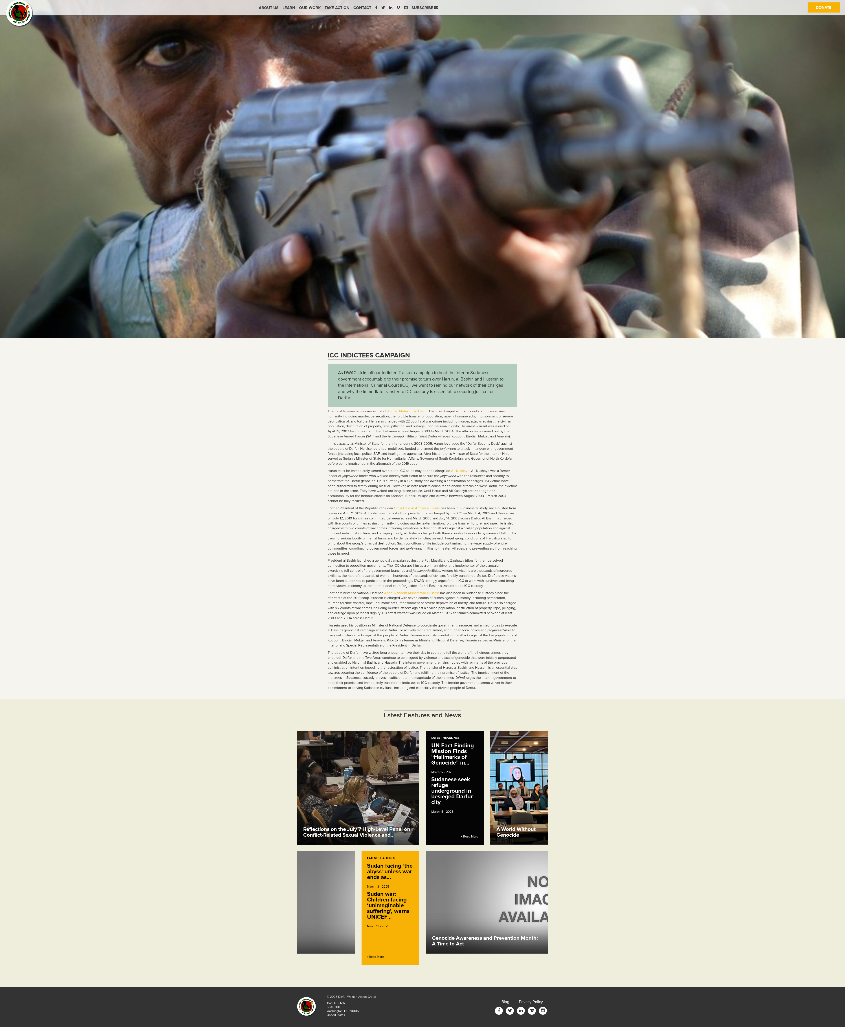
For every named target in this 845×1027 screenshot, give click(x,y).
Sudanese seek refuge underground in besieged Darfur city (452, 791)
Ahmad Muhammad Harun (407, 411)
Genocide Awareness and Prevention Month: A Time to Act (485, 941)
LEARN (289, 7)
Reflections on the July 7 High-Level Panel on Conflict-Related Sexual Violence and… (356, 832)
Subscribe (422, 7)
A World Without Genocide (516, 832)
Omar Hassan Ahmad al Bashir (417, 508)
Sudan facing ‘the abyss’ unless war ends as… (390, 871)
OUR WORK (310, 7)
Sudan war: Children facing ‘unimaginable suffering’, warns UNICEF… (388, 905)
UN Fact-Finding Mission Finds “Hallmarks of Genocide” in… (452, 754)
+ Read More (469, 836)
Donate (828, 7)
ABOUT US (269, 7)
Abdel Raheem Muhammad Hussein (411, 593)
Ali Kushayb (460, 471)
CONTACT (362, 7)
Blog (505, 1001)
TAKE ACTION (337, 7)
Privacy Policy (531, 1001)
